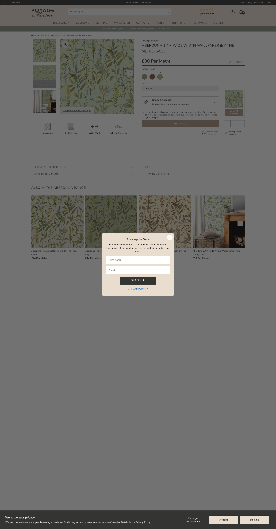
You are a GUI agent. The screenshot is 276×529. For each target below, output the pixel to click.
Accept (223, 519)
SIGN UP (138, 280)
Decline (254, 519)
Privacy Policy (143, 522)
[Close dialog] (170, 237)
